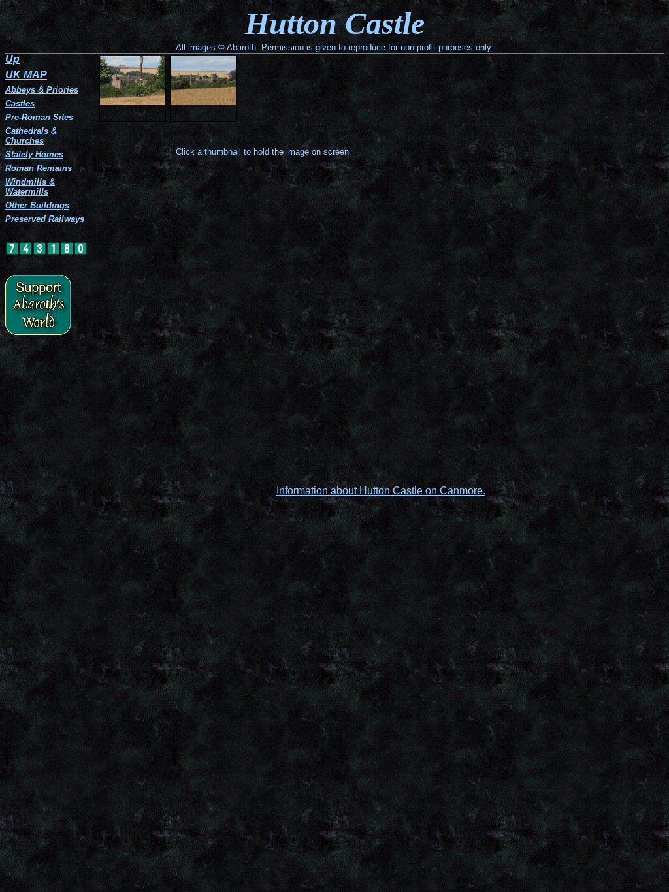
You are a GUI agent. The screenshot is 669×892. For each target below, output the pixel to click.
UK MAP (26, 74)
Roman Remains (38, 168)
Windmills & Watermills (30, 187)
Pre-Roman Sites (39, 117)
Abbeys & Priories (41, 90)
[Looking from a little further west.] (203, 89)
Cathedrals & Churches (31, 136)
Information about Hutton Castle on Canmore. (380, 490)
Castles (20, 103)
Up (12, 59)
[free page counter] (46, 252)
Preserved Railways (44, 219)
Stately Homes (34, 154)
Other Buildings (37, 205)
